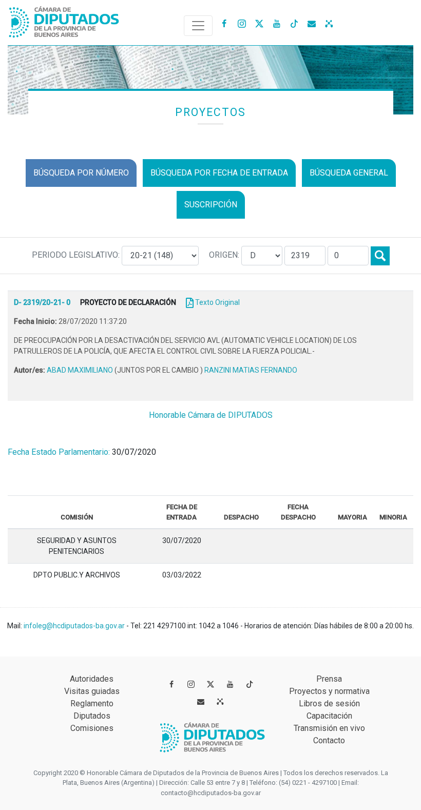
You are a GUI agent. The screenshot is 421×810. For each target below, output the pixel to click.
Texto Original (217, 302)
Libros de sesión (329, 703)
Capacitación (329, 716)
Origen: (225, 255)
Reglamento (91, 703)
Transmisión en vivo (329, 728)
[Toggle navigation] (198, 25)
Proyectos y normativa (329, 691)
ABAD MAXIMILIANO (80, 370)
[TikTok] (294, 23)
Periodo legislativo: (77, 255)
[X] (259, 23)
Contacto (329, 740)
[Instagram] (242, 23)
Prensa (329, 679)
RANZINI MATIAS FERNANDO (250, 370)
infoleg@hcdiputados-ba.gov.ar (75, 626)
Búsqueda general (349, 173)
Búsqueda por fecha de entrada (219, 173)
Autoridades (91, 679)
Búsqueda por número (81, 173)
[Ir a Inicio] (64, 20)
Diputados (91, 716)
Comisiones (91, 728)
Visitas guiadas (92, 691)
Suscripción (210, 204)
